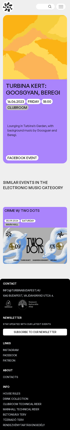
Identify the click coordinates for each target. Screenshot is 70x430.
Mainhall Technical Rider (21, 409)
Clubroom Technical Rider (22, 404)
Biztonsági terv (14, 414)
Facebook (10, 355)
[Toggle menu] (61, 7)
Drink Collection (15, 398)
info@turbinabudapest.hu (21, 290)
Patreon (9, 360)
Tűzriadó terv (13, 419)
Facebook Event (22, 158)
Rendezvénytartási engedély (24, 425)
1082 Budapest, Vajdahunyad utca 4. (28, 295)
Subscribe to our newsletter (35, 332)
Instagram (10, 350)
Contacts (10, 377)
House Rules (11, 393)
